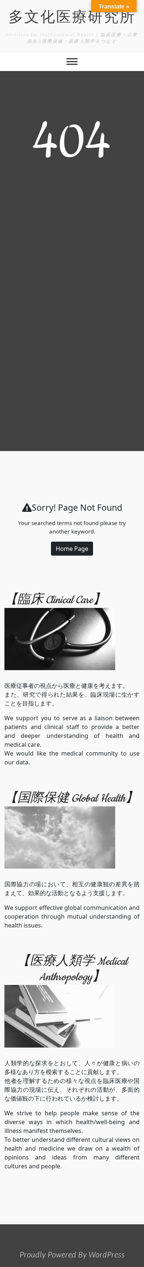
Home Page (72, 549)
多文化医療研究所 (72, 18)
